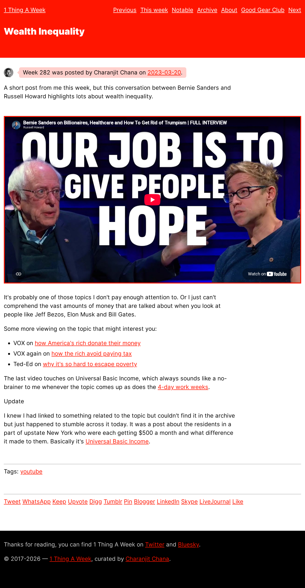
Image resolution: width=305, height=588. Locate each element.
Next (294, 9)
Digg (95, 501)
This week (154, 9)
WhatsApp (36, 501)
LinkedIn (168, 501)
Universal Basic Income (117, 441)
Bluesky (188, 544)
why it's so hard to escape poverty (90, 364)
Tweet (12, 501)
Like (237, 501)
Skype (189, 501)
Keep (59, 501)
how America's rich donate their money (88, 343)
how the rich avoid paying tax (91, 353)
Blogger (144, 501)
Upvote (78, 501)
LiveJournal (215, 501)
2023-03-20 (164, 72)
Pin (128, 501)
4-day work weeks (183, 386)
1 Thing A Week (25, 9)
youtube (31, 471)
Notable (182, 9)
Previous (125, 9)
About (229, 9)
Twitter (154, 544)
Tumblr (113, 501)
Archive (207, 9)
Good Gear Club (263, 9)
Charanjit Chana (147, 558)
